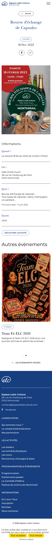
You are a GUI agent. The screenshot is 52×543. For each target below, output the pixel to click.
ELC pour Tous (9, 499)
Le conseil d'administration (16, 429)
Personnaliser (26, 539)
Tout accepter (18, 535)
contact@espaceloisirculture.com (19, 405)
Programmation (10, 473)
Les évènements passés (27, 362)
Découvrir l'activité (15, 233)
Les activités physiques (14, 451)
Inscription (7, 503)
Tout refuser (36, 535)
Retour (28, 14)
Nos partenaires (10, 432)
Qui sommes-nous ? (12, 425)
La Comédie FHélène (13, 481)
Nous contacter (10, 511)
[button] (23, 355)
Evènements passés (12, 477)
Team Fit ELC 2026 (16, 333)
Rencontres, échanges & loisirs (18, 458)
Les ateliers (8, 447)
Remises (6, 507)
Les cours (7, 455)
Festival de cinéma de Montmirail (19, 485)
